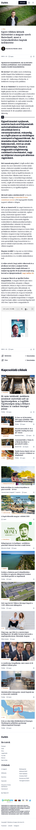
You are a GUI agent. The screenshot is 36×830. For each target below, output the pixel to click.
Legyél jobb (4, 753)
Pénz (2, 751)
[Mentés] (34, 56)
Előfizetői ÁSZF (23, 771)
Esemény (3, 777)
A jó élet (3, 755)
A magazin (4, 769)
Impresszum (4, 789)
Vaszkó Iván (18, 446)
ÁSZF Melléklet (23, 773)
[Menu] (33, 2)
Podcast (3, 746)
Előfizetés (22, 2)
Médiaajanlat (22, 769)
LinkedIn (10, 825)
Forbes (3, 412)
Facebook (4, 825)
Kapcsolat (3, 781)
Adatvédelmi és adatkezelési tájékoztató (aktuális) (14, 805)
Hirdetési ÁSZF (23, 776)
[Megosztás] (31, 56)
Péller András (5, 639)
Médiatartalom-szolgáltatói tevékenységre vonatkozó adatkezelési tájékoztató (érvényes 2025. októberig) (15, 812)
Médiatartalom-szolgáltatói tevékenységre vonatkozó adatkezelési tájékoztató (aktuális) (15, 809)
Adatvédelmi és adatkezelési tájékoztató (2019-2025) (15, 807)
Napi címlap (4, 760)
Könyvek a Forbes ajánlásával (6, 785)
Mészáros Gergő (5, 548)
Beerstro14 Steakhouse (20, 435)
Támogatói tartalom (24, 780)
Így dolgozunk (5, 792)
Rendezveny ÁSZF (24, 778)
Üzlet (2, 748)
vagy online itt (28, 273)
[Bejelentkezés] (29, 2)
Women (3, 758)
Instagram (16, 825)
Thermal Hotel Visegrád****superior (11, 492)
